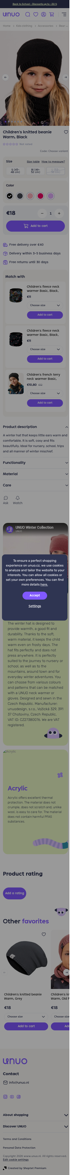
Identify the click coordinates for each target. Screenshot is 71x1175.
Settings (35, 606)
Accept (35, 595)
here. (44, 584)
